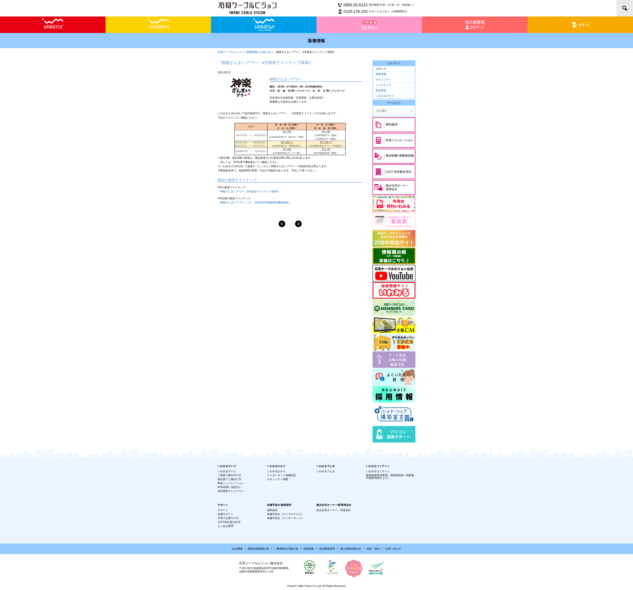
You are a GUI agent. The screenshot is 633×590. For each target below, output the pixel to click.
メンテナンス (384, 85)
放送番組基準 (327, 548)
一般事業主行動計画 (286, 548)
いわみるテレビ (227, 471)
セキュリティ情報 (277, 479)
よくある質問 (225, 526)
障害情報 (381, 74)
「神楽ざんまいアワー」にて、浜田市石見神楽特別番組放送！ (254, 202)
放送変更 (381, 90)
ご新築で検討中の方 (229, 475)
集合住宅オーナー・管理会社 (333, 510)
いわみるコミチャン (378, 471)
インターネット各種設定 (281, 475)
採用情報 (308, 548)
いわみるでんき (325, 471)
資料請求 (272, 510)
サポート (223, 510)
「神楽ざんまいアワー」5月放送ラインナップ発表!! (248, 191)
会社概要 (237, 548)
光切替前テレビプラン (231, 491)
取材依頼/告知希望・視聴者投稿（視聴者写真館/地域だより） (390, 476)
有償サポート (225, 514)
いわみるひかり (385, 95)
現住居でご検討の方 (229, 479)
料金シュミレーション (231, 483)
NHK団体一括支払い (230, 487)
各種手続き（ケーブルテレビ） (285, 514)
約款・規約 (373, 548)
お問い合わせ (393, 548)
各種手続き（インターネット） (285, 518)
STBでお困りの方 (228, 518)
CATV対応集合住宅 (229, 522)
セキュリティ (384, 79)
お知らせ (381, 68)
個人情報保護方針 (350, 548)
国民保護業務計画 (258, 548)
